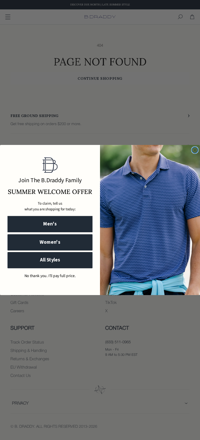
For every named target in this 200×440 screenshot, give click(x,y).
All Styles (50, 260)
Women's (50, 242)
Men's (50, 224)
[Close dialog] (195, 150)
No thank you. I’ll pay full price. (50, 276)
